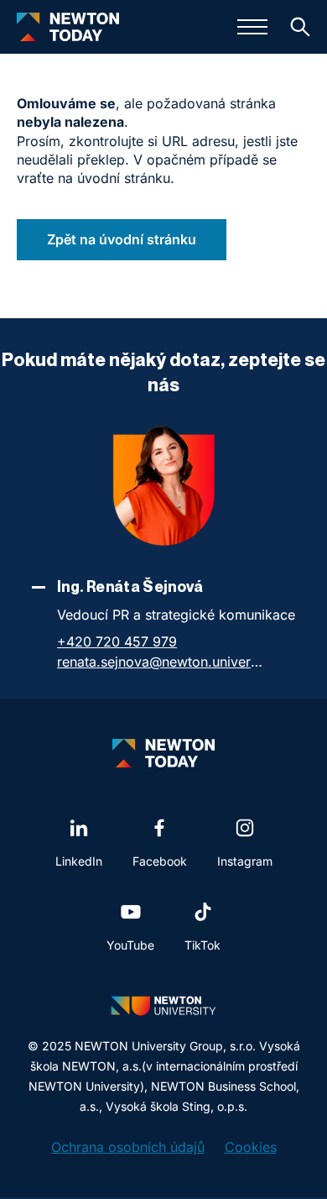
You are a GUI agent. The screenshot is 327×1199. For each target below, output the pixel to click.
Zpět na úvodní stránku (121, 239)
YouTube (130, 945)
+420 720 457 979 (117, 641)
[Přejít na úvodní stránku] (68, 27)
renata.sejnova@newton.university (162, 661)
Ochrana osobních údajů (128, 1147)
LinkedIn (78, 861)
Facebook (159, 861)
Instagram (244, 861)
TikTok (202, 945)
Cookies (251, 1147)
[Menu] (252, 26)
